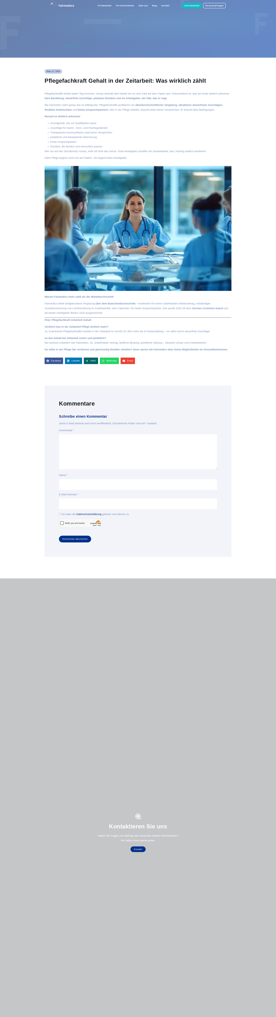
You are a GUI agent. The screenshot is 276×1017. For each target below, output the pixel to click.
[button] (54, 361)
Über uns (143, 5)
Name (63, 475)
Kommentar (66, 430)
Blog (154, 5)
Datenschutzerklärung (88, 514)
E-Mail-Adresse (68, 494)
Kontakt (165, 5)
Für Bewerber (105, 5)
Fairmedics (66, 5)
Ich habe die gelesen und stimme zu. (96, 514)
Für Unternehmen (125, 5)
